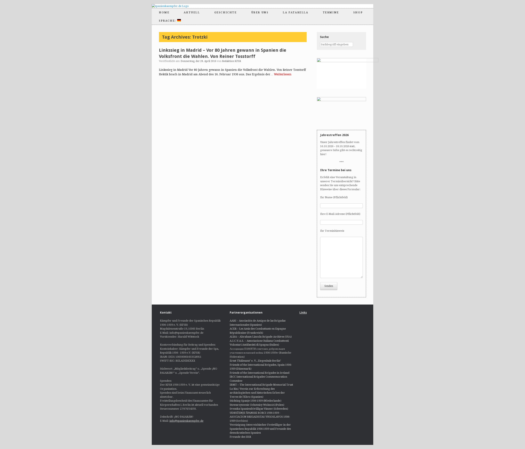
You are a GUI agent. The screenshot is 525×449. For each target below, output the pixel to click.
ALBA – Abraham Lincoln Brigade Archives (257, 336)
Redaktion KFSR (231, 61)
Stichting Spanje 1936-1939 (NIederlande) (255, 400)
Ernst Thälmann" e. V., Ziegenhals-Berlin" (255, 360)
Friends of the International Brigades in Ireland (259, 372)
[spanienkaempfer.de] (174, 6)
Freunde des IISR (240, 436)
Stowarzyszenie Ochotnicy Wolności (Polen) (257, 404)
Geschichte (225, 12)
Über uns (260, 12)
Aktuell (192, 12)
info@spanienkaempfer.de (186, 420)
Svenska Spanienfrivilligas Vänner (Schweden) (259, 408)
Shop (358, 12)
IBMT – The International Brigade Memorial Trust (261, 384)
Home (164, 12)
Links (303, 312)
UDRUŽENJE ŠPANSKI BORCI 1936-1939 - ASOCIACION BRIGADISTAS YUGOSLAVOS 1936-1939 (260, 416)
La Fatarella (295, 12)
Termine (331, 12)
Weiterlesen (282, 74)
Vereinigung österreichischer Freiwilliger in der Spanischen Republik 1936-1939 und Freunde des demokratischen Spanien (260, 428)
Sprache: (168, 20)
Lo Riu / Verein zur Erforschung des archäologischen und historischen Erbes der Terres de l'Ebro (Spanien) (257, 392)
